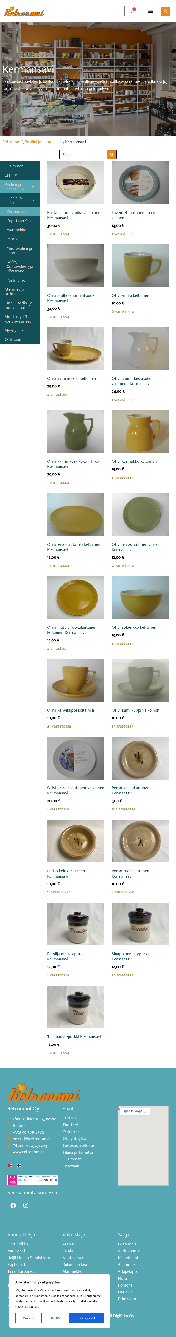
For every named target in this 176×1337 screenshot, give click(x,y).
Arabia (68, 1244)
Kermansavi (16, 211)
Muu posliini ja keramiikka (19, 250)
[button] (150, 11)
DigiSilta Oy (123, 1316)
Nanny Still (17, 1251)
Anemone (126, 1264)
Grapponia (127, 1244)
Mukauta (28, 1318)
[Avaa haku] (165, 11)
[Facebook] (13, 1205)
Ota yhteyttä (74, 1138)
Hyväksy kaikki (86, 1318)
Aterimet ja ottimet (14, 291)
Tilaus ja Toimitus (78, 1152)
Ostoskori (71, 1131)
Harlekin (125, 1292)
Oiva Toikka (17, 1244)
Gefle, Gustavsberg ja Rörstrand (19, 266)
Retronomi (11, 142)
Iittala (68, 1251)
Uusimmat (14, 166)
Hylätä (55, 1318)
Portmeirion (17, 280)
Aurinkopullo (129, 1251)
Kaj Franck (16, 1264)
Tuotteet (70, 1125)
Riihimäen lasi (75, 1264)
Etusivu (69, 1118)
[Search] (111, 154)
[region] (59, 1301)
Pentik (12, 239)
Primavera (127, 1299)
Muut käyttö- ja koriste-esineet (19, 319)
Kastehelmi (128, 1257)
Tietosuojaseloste (78, 1145)
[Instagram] (25, 1205)
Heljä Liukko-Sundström (28, 1257)
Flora (122, 1278)
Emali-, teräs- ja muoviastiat (18, 305)
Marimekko (16, 230)
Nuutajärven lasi (77, 1257)
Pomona (125, 1285)
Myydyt (11, 330)
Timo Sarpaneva (21, 1271)
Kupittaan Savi (19, 221)
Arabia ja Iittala (14, 200)
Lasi (8, 175)
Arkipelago (127, 1271)
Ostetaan (13, 339)
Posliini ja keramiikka (43, 142)
